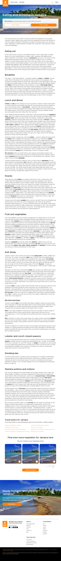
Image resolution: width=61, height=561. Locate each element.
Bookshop (28, 525)
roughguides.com (7, 31)
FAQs (27, 528)
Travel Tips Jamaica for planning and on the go (17, 431)
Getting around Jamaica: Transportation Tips (42, 429)
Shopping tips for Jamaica (11, 427)
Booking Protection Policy (31, 542)
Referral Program (29, 544)
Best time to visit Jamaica (37, 431)
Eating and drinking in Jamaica (13, 425)
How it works (14, 2)
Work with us (29, 530)
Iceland (44, 528)
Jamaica (31, 31)
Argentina (45, 533)
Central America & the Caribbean (20, 31)
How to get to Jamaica (37, 427)
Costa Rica (45, 530)
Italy (44, 523)
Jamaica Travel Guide (30, 470)
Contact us (28, 527)
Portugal (44, 525)
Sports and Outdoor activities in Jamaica (15, 429)
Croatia (44, 527)
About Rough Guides (30, 523)
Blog (27, 532)
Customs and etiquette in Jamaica (40, 425)
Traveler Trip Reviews (30, 541)
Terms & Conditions (51, 549)
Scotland (44, 532)
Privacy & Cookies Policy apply (8, 550)
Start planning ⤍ (12, 504)
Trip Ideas (21, 2)
